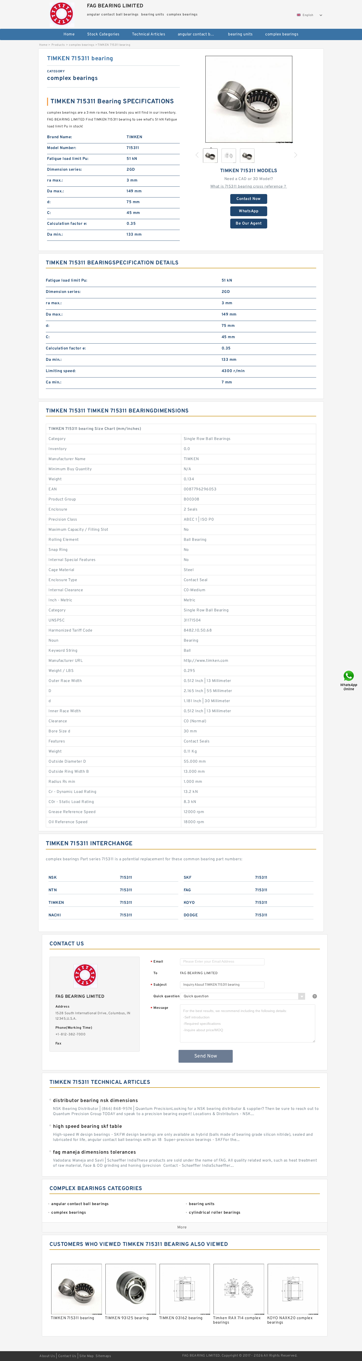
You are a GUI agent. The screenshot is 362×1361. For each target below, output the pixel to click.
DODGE (191, 915)
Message (159, 1008)
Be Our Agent (249, 223)
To (155, 973)
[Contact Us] (349, 681)
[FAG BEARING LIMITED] (61, 13)
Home (69, 34)
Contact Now (248, 199)
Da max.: (55, 191)
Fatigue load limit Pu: (67, 158)
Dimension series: (64, 169)
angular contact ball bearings (199, 34)
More (182, 1227)
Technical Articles (148, 34)
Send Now (205, 1056)
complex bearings (281, 34)
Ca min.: (53, 382)
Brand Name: (59, 137)
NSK (53, 877)
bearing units (240, 34)
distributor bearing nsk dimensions (95, 1101)
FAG (187, 890)
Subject (158, 985)
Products (58, 45)
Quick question (166, 996)
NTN (53, 890)
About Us (47, 1356)
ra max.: (55, 180)
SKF (188, 877)
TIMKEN (56, 902)
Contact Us (67, 1356)
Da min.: (55, 234)
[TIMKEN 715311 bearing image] (248, 99)
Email (156, 962)
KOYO (189, 902)
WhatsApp (248, 211)
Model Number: (61, 148)
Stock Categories (103, 34)
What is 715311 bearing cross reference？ (248, 186)
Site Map (86, 1356)
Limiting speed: (61, 371)
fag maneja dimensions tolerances (94, 1152)
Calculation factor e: (67, 223)
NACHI (55, 915)
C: (49, 213)
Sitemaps (103, 1356)
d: (48, 202)
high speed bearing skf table (87, 1126)
